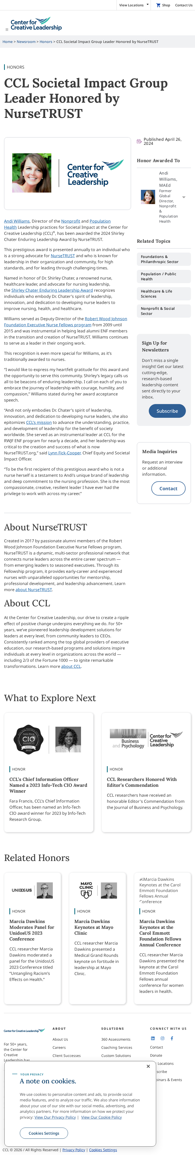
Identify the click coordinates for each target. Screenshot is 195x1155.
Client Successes (67, 1055)
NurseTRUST (63, 255)
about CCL (71, 666)
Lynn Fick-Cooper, (65, 453)
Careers (59, 1047)
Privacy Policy (73, 1149)
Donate (156, 1055)
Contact (168, 488)
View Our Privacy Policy (55, 1117)
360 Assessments (116, 1039)
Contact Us (183, 5)
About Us (60, 1039)
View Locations (131, 5)
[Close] (148, 1066)
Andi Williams (17, 221)
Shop (166, 5)
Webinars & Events (166, 1079)
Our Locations (162, 1063)
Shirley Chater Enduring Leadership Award (52, 290)
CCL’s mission (39, 422)
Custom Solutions (116, 1055)
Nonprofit (70, 221)
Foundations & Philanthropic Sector (160, 259)
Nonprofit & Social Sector (158, 311)
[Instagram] (162, 1038)
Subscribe (167, 411)
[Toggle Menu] (97, 24)
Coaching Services (116, 1047)
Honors (46, 41)
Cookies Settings (44, 1133)
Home (8, 41)
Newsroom (26, 41)
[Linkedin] (153, 1038)
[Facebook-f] (172, 1038)
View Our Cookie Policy (101, 1117)
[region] (80, 1104)
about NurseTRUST (33, 589)
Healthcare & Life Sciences (156, 294)
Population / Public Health (158, 276)
